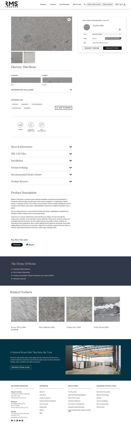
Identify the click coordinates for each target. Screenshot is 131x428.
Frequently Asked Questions (76, 407)
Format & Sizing (19, 167)
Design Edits (43, 407)
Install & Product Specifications (77, 395)
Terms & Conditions (102, 401)
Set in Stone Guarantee (103, 392)
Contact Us (43, 395)
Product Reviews (19, 181)
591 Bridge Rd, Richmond (18, 403)
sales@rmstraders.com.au (18, 398)
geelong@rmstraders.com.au (19, 417)
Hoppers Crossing (16, 392)
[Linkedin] (17, 420)
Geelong (13, 411)
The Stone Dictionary (74, 401)
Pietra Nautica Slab (47, 327)
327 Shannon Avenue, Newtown (20, 413)
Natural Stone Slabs (97, 20)
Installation (17, 160)
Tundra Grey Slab (73, 327)
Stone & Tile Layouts (74, 398)
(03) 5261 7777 (15, 415)
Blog (41, 413)
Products (89, 20)
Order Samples (44, 404)
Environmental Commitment (48, 401)
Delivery (99, 398)
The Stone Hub (72, 392)
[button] (69, 19)
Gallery (42, 410)
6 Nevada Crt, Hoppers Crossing (20, 394)
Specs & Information (21, 146)
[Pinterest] (22, 420)
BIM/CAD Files (18, 153)
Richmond (14, 401)
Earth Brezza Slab (101, 327)
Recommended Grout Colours (26, 174)
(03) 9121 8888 (15, 405)
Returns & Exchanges (103, 395)
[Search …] (85, 5)
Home (84, 20)
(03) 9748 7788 (15, 396)
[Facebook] (12, 420)
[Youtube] (20, 420)
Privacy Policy (100, 407)
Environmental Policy (103, 404)
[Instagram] (14, 420)
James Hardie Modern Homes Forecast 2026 (79, 410)
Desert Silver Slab (18, 327)
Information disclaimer (22, 90)
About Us (42, 392)
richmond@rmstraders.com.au (19, 407)
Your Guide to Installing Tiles (76, 404)
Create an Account (45, 398)
